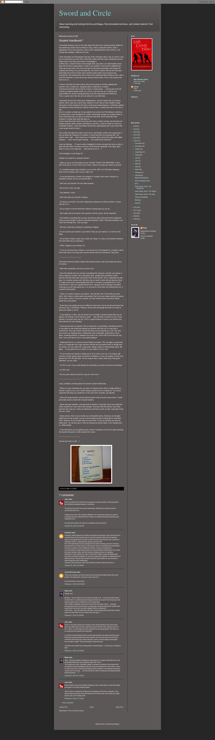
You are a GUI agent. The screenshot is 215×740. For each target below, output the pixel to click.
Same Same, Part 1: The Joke (145, 194)
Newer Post (63, 707)
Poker (135, 88)
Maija (66, 591)
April (137, 167)
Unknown (68, 533)
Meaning (138, 200)
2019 (135, 126)
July (136, 158)
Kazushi (137, 203)
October (138, 149)
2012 (135, 207)
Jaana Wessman (70, 572)
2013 (135, 141)
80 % (136, 184)
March (137, 169)
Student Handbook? (141, 178)
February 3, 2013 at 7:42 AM (74, 675)
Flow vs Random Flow (142, 181)
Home (92, 707)
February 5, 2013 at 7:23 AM (74, 698)
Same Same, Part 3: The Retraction (143, 187)
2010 (135, 213)
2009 (135, 216)
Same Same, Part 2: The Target (145, 191)
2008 (135, 219)
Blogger (116, 724)
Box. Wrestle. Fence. (141, 79)
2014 (135, 138)
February (138, 172)
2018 (135, 129)
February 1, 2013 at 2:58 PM (74, 615)
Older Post (119, 707)
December (139, 143)
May (136, 164)
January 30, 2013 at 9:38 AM (74, 565)
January (138, 175)
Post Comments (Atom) (76, 711)
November (139, 146)
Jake (66, 499)
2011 (135, 210)
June (137, 161)
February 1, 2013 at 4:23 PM (74, 651)
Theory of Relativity (141, 197)
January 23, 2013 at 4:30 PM (74, 526)
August (137, 155)
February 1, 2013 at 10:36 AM (74, 584)
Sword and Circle (85, 13)
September (139, 152)
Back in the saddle (139, 81)
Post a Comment (67, 703)
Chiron (136, 87)
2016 (135, 132)
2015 (135, 135)
